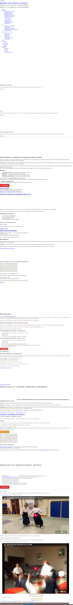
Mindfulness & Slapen (8, 17)
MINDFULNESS (4, 228)
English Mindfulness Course (9, 22)
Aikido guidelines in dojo (9, 37)
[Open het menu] (0, 54)
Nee (26, 604)
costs (3, 481)
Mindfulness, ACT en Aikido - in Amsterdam (10, 601)
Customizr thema (31, 601)
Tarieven (6, 42)
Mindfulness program (5, 475)
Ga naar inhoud (2, 0)
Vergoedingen (8, 541)
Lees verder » (2, 135)
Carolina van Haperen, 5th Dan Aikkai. (6, 446)
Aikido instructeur (7, 35)
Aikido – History (7, 36)
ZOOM (5, 224)
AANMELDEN (4, 46)
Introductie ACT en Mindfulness (10, 11)
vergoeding (26, 408)
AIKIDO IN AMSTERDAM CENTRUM (12, 414)
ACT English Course (8, 30)
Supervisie (6, 49)
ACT (3, 24)
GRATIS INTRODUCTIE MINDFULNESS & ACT (15, 194)
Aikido (3, 31)
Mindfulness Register (3, 191)
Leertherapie (6, 48)
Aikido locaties (7, 34)
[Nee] (33, 604)
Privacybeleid (30, 604)
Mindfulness (4, 10)
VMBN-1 (8, 191)
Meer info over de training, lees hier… (6, 367)
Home (3, 9)
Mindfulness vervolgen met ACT (10, 16)
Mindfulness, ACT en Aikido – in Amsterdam (13, 3)
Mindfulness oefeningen (8, 12)
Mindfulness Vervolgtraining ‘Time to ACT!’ (11, 29)
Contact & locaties (5, 43)
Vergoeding (4, 41)
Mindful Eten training (8, 21)
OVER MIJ (4, 47)
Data (3, 40)
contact (14, 541)
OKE (24, 604)
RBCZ (19, 191)
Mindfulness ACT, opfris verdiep (10, 15)
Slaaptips (8, 18)
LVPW (17, 191)
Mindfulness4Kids (7, 23)
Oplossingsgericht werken (9, 52)
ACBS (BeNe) (13, 191)
